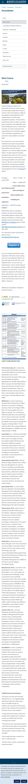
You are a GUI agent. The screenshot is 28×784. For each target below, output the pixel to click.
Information (6, 52)
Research (5, 33)
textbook (4, 207)
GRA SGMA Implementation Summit (12, 227)
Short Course (6, 22)
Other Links (6, 60)
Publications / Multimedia (9, 29)
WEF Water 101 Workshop (9, 222)
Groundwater (10, 7)
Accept (24, 781)
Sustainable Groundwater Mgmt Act (12, 26)
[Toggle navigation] (3, 2)
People (4, 45)
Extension (5, 37)
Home (4, 18)
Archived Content (7, 66)
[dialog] (14, 774)
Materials (5, 41)
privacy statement (5, 777)
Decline (17, 781)
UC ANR (4, 7)
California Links (7, 56)
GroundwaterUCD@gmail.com (10, 237)
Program (21, 169)
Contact (5, 48)
